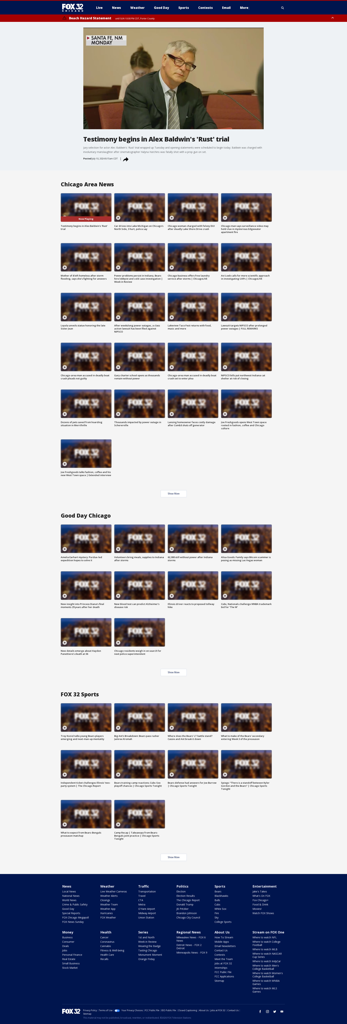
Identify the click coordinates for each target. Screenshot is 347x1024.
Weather (107, 886)
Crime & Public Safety (74, 904)
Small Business (71, 963)
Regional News (188, 932)
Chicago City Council (188, 917)
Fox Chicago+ (260, 900)
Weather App (107, 909)
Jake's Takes (259, 891)
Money (67, 932)
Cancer (104, 937)
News (66, 886)
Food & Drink (260, 904)
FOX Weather (108, 917)
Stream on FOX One (268, 932)
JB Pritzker (182, 909)
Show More (173, 493)
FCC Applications (224, 976)
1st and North (146, 937)
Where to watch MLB (264, 949)
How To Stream (224, 937)
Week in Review (147, 941)
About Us (222, 932)
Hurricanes (106, 913)
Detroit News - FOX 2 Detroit (189, 946)
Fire (217, 913)
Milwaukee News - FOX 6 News (191, 939)
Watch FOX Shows (263, 913)
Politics (182, 886)
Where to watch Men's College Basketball (265, 967)
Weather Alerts (109, 895)
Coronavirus (107, 941)
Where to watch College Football (266, 943)
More (244, 8)
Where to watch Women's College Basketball (267, 974)
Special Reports (71, 913)
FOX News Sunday (73, 922)
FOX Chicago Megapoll (75, 917)
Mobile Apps (222, 941)
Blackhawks (221, 895)
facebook (260, 1011)
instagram (267, 1011)
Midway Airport (147, 913)
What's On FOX (261, 895)
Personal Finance (72, 954)
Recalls (104, 959)
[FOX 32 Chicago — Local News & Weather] (74, 7)
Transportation (147, 891)
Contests (220, 954)
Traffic (143, 886)
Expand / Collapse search (282, 7)
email (282, 1011)
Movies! (257, 909)
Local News (69, 891)
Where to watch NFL (264, 937)
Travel (141, 895)
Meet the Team (224, 959)
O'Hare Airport (146, 909)
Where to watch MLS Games (264, 990)
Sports (220, 886)
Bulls (217, 900)
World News (69, 900)
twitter (275, 1011)
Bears (218, 891)
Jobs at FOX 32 (223, 963)
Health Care (107, 954)
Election (181, 891)
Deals (65, 946)
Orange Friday (146, 959)
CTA (140, 900)
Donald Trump (184, 904)
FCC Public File (223, 972)
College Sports (223, 922)
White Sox (220, 909)
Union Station (146, 917)
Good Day (68, 909)
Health (105, 932)
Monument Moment (150, 954)
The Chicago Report (188, 900)
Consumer (68, 941)
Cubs (217, 904)
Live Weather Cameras (113, 891)
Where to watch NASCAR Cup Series (267, 955)
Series (143, 932)
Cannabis (105, 946)
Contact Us (221, 950)
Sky (217, 917)
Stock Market (70, 967)
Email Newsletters (225, 946)
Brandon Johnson (186, 913)
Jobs (64, 950)
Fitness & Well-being (112, 950)
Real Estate (68, 959)
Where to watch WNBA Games (266, 982)
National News (71, 895)
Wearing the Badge (149, 946)
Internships (221, 967)
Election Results (185, 895)
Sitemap (219, 980)
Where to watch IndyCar (266, 961)
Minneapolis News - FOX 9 (191, 952)
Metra (141, 904)
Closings (105, 900)
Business (67, 937)
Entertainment (264, 886)
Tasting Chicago (147, 950)
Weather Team (109, 904)
